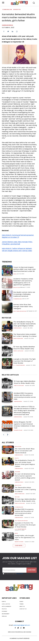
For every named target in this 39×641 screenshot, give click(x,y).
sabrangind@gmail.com (21, 625)
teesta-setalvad (18, 351)
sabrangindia (17, 328)
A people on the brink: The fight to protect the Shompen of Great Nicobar (24, 361)
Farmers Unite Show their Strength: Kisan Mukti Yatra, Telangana (23, 306)
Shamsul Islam (18, 430)
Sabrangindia (7, 25)
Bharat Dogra (19, 541)
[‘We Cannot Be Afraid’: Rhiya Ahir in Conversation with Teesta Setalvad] (8, 450)
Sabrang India (19, 482)
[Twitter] (8, 31)
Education (16, 287)
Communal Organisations (6, 415)
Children (17, 471)
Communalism (7, 9)
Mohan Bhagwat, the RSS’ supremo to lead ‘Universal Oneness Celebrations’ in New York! (24, 425)
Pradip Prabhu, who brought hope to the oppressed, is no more (25, 537)
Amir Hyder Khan (18, 338)
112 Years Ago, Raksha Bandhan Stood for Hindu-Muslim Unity (24, 348)
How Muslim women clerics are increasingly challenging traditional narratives (24, 294)
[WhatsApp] (17, 31)
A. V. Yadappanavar (19, 365)
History (4, 355)
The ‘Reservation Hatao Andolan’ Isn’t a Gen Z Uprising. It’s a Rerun (25, 335)
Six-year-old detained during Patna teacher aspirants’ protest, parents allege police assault (25, 477)
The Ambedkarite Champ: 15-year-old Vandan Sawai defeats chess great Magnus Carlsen (24, 324)
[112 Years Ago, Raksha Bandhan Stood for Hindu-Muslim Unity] (7, 351)
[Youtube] (23, 628)
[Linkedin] (12, 31)
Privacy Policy (19, 573)
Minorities (17, 9)
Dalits (4, 330)
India (16, 533)
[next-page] (7, 434)
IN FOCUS (6, 317)
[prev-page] (3, 434)
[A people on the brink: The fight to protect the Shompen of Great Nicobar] (7, 363)
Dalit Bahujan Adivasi (19, 311)
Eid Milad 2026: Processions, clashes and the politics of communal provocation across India (25, 396)
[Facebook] (4, 31)
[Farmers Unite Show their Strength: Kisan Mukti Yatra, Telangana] (7, 308)
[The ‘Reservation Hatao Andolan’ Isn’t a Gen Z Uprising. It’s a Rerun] (7, 338)
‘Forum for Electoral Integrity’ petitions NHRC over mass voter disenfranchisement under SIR (24, 269)
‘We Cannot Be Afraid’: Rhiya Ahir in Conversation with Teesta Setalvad (24, 451)
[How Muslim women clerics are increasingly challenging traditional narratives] (7, 295)
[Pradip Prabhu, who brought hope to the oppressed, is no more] (8, 536)
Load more (18, 545)
